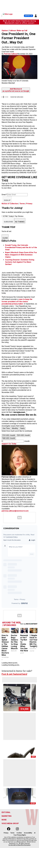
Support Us (28, 15)
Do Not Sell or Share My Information (20, 845)
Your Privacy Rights (20, 835)
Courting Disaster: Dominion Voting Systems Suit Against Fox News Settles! (19, 262)
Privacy (29, 204)
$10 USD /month (8, 435)
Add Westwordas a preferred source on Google (15, 90)
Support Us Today (9, 444)
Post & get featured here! (14, 674)
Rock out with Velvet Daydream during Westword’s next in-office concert (19, 22)
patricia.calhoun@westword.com (15, 511)
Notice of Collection (10, 204)
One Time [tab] (6, 428)
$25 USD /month (23, 435)
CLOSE (5, 238)
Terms (22, 204)
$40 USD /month (8, 438)
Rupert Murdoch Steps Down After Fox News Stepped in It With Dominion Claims (21, 254)
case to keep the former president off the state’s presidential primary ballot (17, 301)
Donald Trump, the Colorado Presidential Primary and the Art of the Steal (21, 247)
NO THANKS (19, 222)
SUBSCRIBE (8, 222)
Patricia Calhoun (11, 54)
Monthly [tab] (15, 428)
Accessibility (28, 833)
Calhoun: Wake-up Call (18, 30)
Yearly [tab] (22, 428)
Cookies (19, 833)
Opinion (5, 30)
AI (34, 833)
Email (4, 195)
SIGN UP (7, 200)
